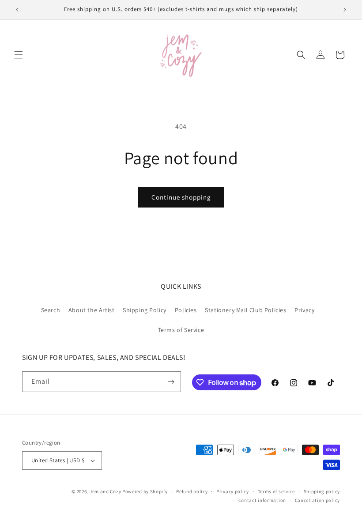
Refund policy (191, 491)
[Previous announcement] (17, 9)
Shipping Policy (144, 310)
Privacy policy (232, 491)
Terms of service (276, 491)
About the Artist (91, 310)
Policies (186, 310)
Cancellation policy (317, 500)
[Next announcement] (344, 9)
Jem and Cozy (105, 491)
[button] (18, 54)
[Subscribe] (171, 381)
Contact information (262, 500)
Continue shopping (181, 197)
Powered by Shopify (145, 491)
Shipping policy (322, 491)
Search (50, 310)
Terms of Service (181, 330)
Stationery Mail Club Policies (245, 310)
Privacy (304, 310)
